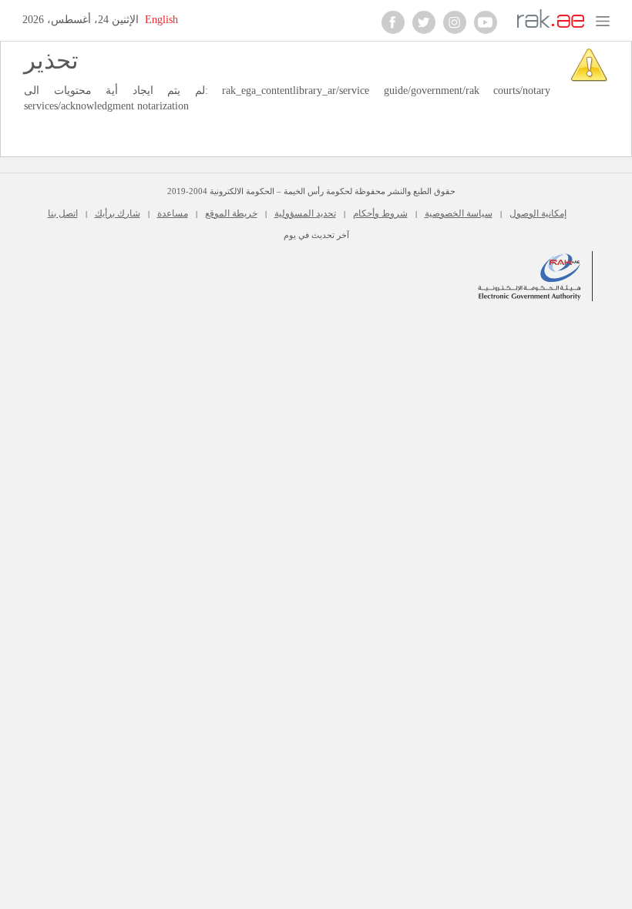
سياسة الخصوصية (458, 213)
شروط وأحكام (380, 213)
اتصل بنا (63, 213)
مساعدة (172, 213)
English (161, 19)
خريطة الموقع (231, 213)
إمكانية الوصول (537, 213)
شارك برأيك (117, 213)
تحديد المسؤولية (305, 213)
